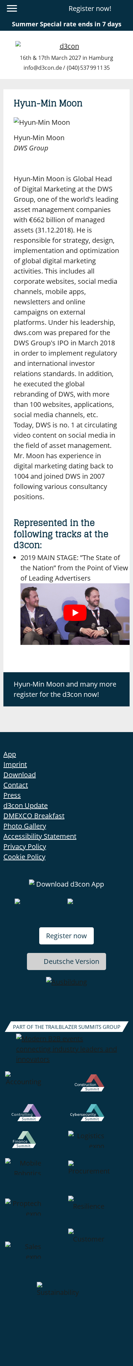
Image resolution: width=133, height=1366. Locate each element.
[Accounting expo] (34, 1087)
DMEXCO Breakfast (33, 815)
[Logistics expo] (98, 1144)
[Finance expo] (34, 1144)
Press (12, 795)
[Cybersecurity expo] (98, 1117)
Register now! (90, 8)
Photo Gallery (24, 826)
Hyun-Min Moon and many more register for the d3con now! (65, 689)
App (9, 754)
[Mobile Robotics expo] (34, 1177)
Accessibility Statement (39, 836)
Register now (66, 935)
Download (19, 774)
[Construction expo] (98, 1087)
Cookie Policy (24, 856)
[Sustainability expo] (66, 1298)
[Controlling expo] (34, 1117)
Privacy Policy (24, 846)
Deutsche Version (71, 961)
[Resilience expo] (98, 1212)
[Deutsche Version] (124, 8)
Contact (15, 785)
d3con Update (25, 805)
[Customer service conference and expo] (98, 1255)
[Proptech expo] (34, 1212)
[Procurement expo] (98, 1177)
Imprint (15, 764)
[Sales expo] (34, 1255)
